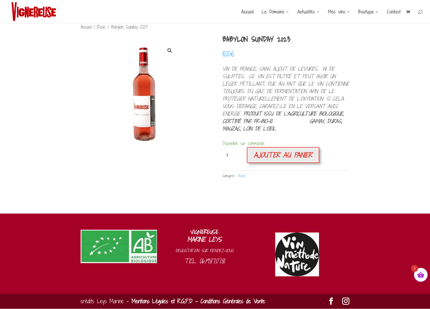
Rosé (101, 26)
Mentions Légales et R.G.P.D (162, 301)
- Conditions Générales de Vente (229, 301)
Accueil (247, 12)
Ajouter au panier (283, 155)
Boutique (366, 12)
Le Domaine (273, 12)
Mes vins (336, 12)
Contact (394, 12)
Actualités (306, 12)
